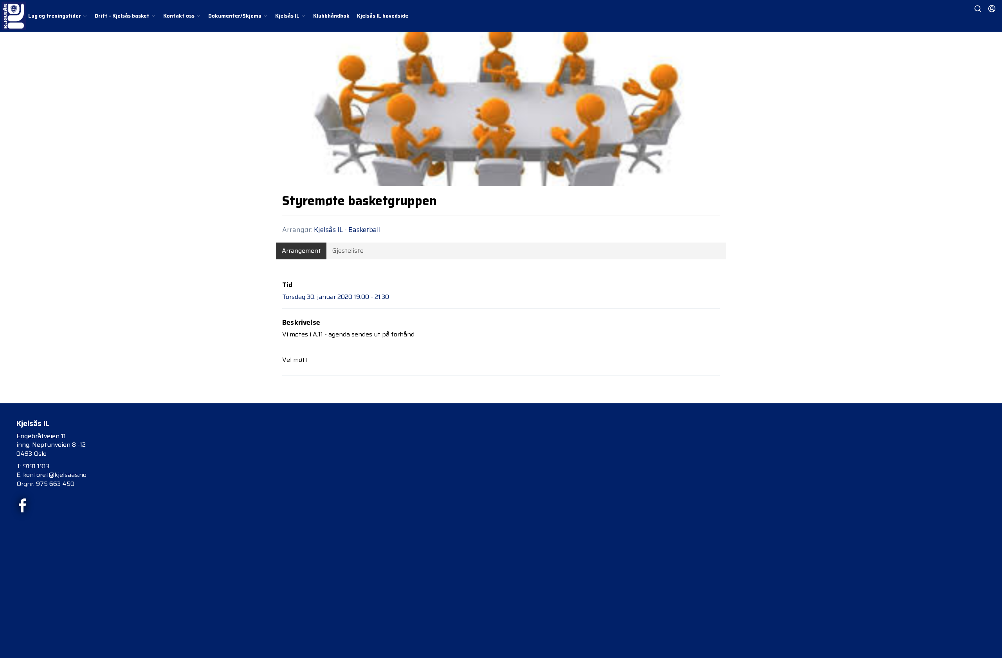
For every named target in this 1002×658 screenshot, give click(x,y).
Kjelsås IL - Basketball (347, 230)
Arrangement (301, 250)
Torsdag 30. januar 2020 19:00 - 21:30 (335, 297)
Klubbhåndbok (331, 16)
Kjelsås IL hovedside (382, 16)
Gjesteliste (348, 250)
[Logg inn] (992, 9)
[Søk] (978, 9)
